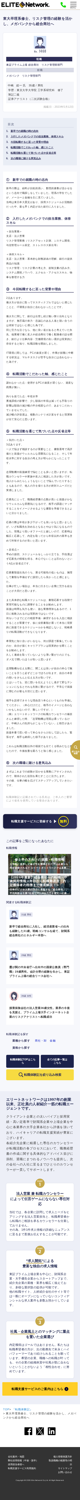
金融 (53, 1040)
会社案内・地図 (16, 1456)
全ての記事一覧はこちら (57, 1061)
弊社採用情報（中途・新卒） (23, 1460)
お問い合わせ (65, 1472)
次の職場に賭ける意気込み (26, 158)
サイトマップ (65, 1468)
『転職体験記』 (22, 1409)
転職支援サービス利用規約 (22, 1468)
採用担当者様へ (16, 1464)
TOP (6, 1409)
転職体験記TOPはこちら (23, 1061)
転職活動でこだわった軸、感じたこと (32, 147)
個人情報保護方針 (62, 1456)
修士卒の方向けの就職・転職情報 (39, 865)
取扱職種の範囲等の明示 (60, 1462)
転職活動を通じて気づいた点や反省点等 (33, 152)
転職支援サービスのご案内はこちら (37, 1389)
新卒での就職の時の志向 (24, 131)
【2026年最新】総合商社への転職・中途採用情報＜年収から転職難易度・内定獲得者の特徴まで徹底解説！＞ (39, 885)
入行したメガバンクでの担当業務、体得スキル (37, 136)
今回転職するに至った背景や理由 (30, 142)
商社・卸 (41, 1040)
